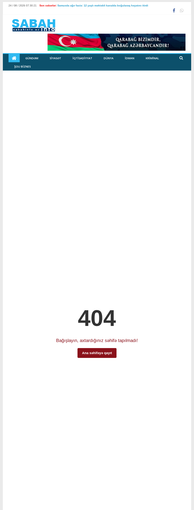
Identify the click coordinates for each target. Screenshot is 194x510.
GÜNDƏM (31, 58)
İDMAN (129, 58)
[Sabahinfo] (14, 58)
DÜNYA (108, 58)
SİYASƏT (55, 58)
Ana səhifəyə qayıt (97, 353)
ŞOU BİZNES (22, 66)
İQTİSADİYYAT (82, 58)
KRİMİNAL (152, 58)
